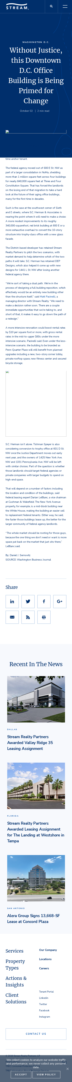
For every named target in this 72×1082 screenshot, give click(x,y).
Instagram (44, 1016)
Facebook (44, 1010)
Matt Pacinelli (47, 296)
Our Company (48, 950)
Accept (21, 1074)
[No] (67, 1069)
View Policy (46, 1074)
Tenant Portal (46, 991)
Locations (45, 959)
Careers (44, 968)
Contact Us (36, 1034)
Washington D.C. (36, 42)
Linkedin (43, 998)
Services (14, 951)
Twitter (43, 1004)
